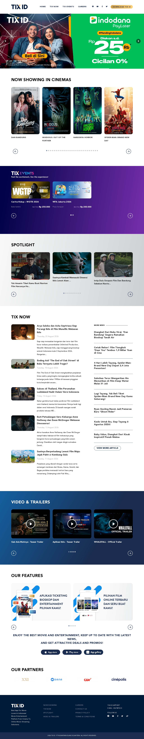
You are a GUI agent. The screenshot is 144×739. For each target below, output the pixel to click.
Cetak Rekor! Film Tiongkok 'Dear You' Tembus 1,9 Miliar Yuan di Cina (113, 350)
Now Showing (50, 705)
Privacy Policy (82, 713)
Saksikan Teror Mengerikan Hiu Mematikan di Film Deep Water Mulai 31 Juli (111, 381)
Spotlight (48, 713)
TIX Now (54, 7)
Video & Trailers (51, 717)
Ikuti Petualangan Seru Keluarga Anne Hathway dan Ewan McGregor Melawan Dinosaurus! (58, 420)
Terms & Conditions (85, 717)
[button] (15, 151)
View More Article (107, 448)
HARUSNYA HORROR (82, 137)
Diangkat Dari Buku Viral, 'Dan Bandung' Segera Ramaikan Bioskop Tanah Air (111, 335)
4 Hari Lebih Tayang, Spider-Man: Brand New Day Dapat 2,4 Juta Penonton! (112, 366)
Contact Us (81, 709)
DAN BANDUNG (18, 137)
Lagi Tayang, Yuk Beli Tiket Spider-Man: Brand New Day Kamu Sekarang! (113, 396)
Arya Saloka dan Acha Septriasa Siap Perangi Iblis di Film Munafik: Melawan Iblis (57, 329)
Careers (82, 7)
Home (43, 7)
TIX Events (68, 7)
